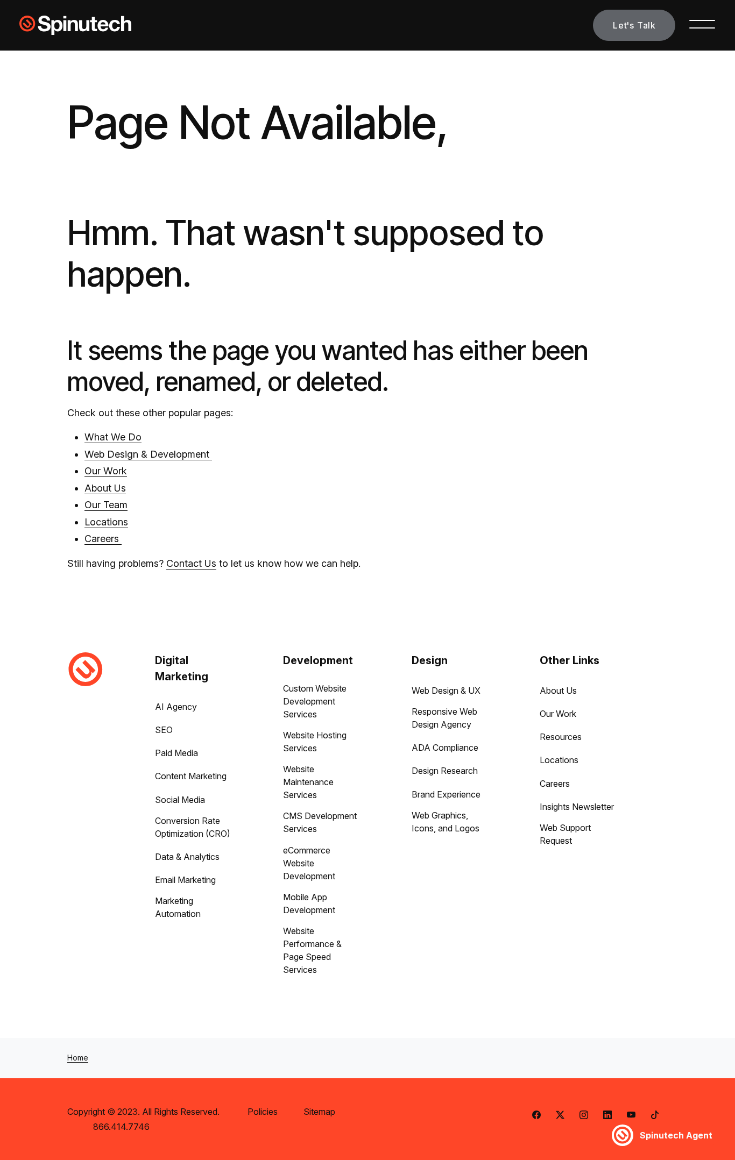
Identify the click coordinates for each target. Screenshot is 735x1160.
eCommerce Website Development (309, 863)
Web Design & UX (446, 690)
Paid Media (176, 753)
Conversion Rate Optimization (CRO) (192, 827)
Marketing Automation (178, 907)
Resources (561, 736)
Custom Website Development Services (315, 701)
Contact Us (191, 563)
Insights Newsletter (577, 806)
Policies (263, 1111)
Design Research (445, 770)
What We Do (113, 437)
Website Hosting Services (315, 741)
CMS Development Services (320, 822)
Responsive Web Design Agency (444, 718)
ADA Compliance (445, 747)
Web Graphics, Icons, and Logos (445, 822)
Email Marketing (185, 879)
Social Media (180, 799)
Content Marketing (191, 776)
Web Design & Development (148, 454)
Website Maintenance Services (308, 782)
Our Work (105, 470)
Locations (106, 522)
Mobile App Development (309, 903)
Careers (103, 538)
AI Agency (176, 706)
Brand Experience (446, 794)
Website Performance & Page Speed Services (312, 950)
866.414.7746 (121, 1126)
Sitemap (319, 1111)
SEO (164, 729)
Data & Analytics (187, 856)
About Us (105, 488)
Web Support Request (565, 834)
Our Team (106, 504)
